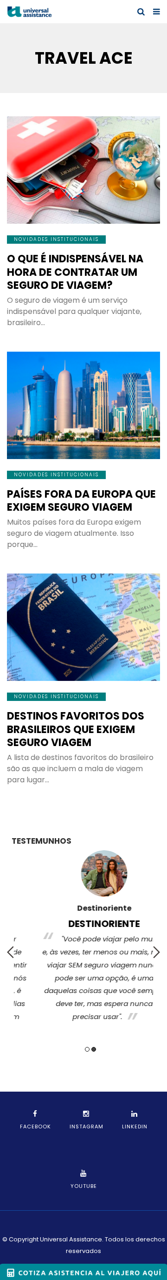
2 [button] (93, 1049)
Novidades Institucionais (56, 239)
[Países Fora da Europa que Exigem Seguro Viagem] (83, 405)
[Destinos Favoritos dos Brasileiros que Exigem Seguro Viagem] (83, 627)
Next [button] (156, 952)
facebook (35, 1126)
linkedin (135, 1126)
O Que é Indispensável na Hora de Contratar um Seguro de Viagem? (75, 272)
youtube (84, 1186)
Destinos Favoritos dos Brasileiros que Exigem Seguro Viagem (75, 729)
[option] (83, 938)
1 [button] (87, 1049)
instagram (86, 1126)
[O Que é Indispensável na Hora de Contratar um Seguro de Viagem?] (83, 170)
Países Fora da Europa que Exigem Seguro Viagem (81, 501)
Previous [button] (10, 952)
